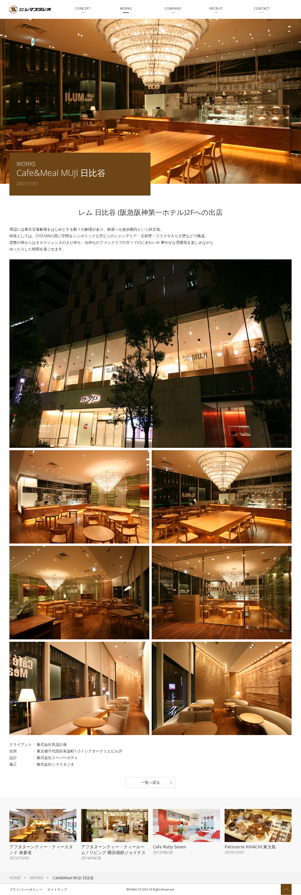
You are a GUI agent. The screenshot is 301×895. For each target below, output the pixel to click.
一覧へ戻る (150, 782)
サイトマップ (57, 889)
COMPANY (173, 8)
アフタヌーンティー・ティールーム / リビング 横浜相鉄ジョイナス (113, 852)
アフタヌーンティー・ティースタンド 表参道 (41, 852)
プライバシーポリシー (25, 889)
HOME (15, 877)
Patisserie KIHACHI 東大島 (250, 849)
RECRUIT (216, 8)
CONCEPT (83, 8)
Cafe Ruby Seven (169, 849)
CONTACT (262, 8)
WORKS (126, 8)
